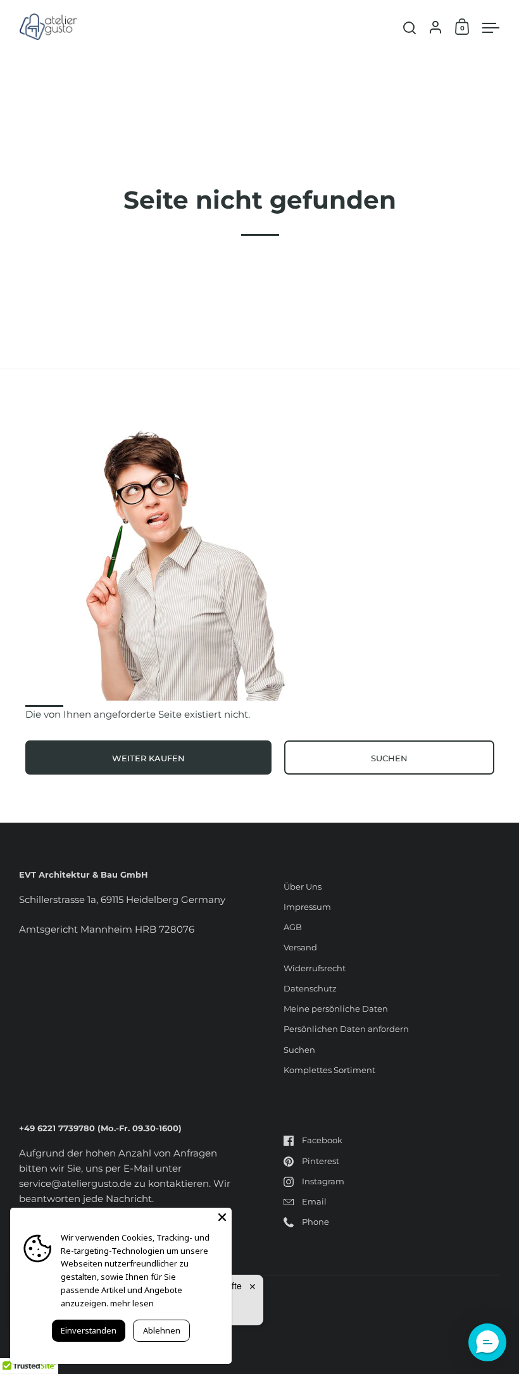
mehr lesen (132, 1303)
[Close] (222, 1217)
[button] (487, 1342)
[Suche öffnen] (409, 28)
